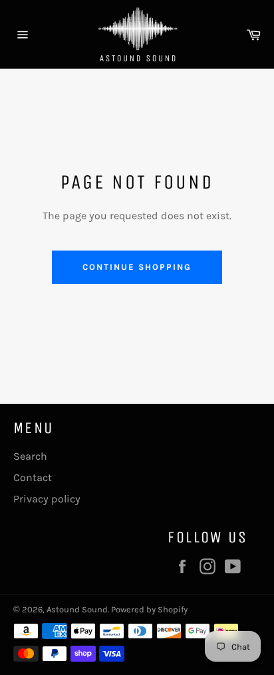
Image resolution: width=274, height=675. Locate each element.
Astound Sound (77, 609)
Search (30, 456)
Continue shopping (136, 267)
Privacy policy (46, 498)
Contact (32, 477)
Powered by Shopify (149, 609)
